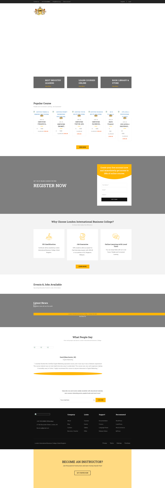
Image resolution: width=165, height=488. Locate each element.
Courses (96, 10)
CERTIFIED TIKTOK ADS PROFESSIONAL (79, 123)
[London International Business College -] (40, 10)
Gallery (86, 427)
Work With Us (113, 10)
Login (129, 1)
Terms (112, 443)
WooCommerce (120, 427)
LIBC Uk (42, 119)
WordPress (119, 421)
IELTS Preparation (111, 123)
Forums (101, 424)
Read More (41, 113)
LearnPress (119, 424)
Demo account (66, 1)
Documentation (103, 421)
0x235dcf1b (82, 316)
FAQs (85, 431)
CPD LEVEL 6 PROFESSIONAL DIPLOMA (125, 125)
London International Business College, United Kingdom (50, 443)
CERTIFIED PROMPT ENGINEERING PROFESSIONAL (61, 125)
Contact (124, 10)
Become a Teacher (72, 431)
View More (48, 86)
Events (86, 424)
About (69, 421)
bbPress (118, 431)
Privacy (105, 443)
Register (123, 1)
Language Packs (103, 427)
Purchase (127, 443)
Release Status (103, 431)
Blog (68, 424)
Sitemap (119, 443)
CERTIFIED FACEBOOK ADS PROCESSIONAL (95, 123)
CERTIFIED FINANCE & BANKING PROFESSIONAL (41, 123)
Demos (88, 10)
